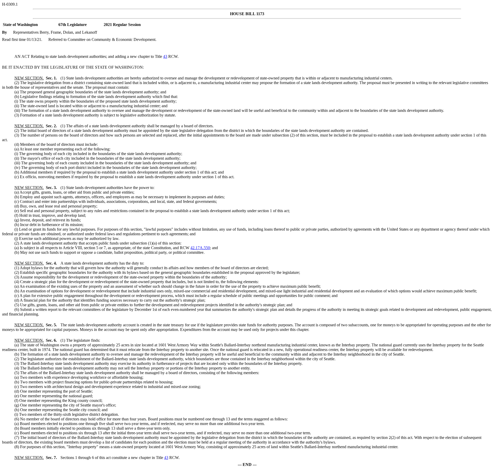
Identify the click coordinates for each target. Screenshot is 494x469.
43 (165, 56)
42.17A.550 (200, 248)
